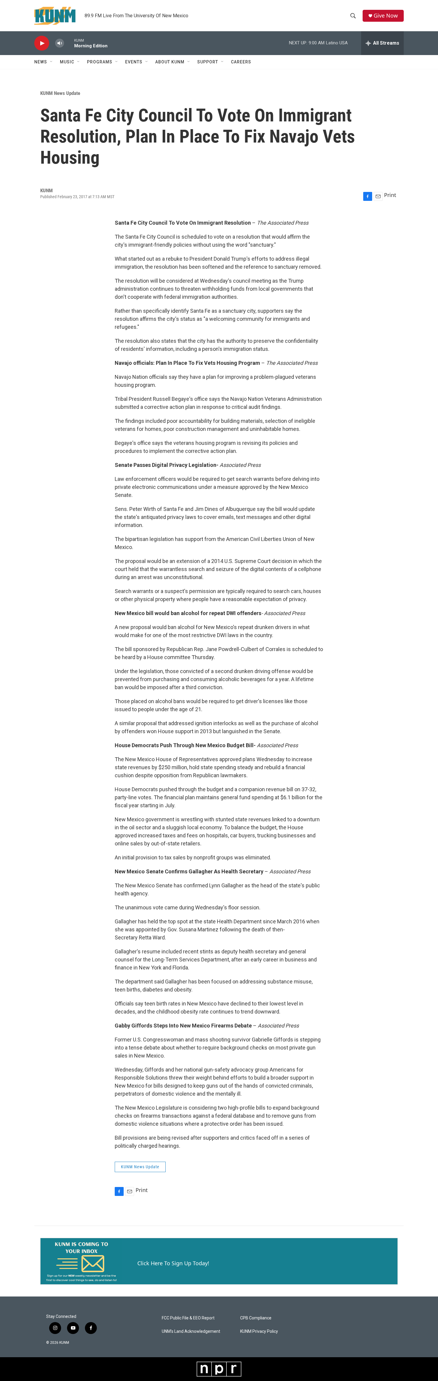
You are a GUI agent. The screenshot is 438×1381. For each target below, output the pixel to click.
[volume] (60, 43)
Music (67, 62)
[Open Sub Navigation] (51, 62)
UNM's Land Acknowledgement (191, 1331)
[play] (41, 43)
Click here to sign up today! (173, 1263)
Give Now (386, 15)
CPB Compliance (255, 1318)
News (40, 62)
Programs (99, 62)
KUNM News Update (60, 93)
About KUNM (169, 62)
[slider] (69, 43)
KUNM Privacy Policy (259, 1331)
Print (390, 194)
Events (133, 62)
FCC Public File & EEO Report (188, 1318)
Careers (241, 62)
